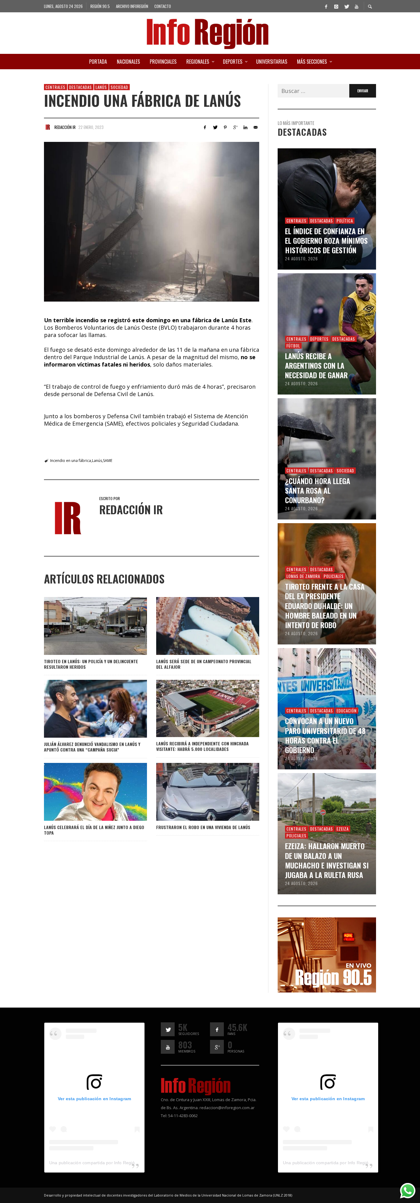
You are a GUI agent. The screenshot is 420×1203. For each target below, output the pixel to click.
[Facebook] (326, 6)
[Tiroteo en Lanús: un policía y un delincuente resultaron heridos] (85, 626)
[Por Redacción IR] (47, 127)
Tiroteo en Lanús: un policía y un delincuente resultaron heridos (91, 664)
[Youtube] (356, 6)
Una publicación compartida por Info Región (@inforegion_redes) (114, 1162)
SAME (107, 460)
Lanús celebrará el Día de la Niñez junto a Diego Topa (94, 830)
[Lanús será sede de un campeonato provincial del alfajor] (198, 626)
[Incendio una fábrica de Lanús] (151, 222)
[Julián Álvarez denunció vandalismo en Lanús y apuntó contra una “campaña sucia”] (85, 709)
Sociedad (119, 87)
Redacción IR (65, 127)
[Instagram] (336, 6)
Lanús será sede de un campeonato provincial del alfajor (204, 664)
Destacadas (80, 87)
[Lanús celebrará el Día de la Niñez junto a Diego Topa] (85, 792)
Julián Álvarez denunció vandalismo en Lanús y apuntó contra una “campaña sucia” (92, 747)
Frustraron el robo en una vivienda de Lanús (203, 827)
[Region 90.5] (327, 954)
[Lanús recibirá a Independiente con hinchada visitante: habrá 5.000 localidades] (198, 708)
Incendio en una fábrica (70, 460)
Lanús (101, 87)
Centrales (55, 87)
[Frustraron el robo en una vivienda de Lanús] (198, 792)
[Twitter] (346, 6)
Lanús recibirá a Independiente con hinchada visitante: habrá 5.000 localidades (202, 746)
